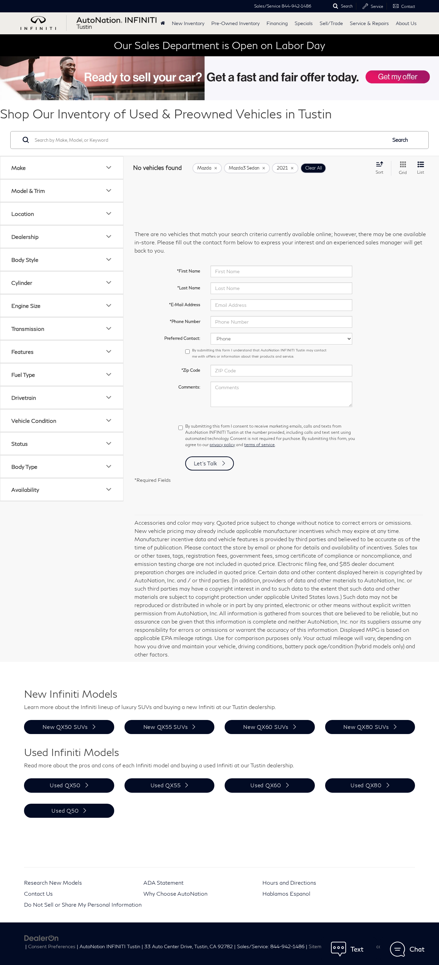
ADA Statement (163, 882)
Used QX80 (366, 785)
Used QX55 (166, 785)
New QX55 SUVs (165, 727)
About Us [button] (406, 23)
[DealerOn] (41, 937)
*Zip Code (190, 370)
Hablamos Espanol (286, 893)
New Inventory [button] (188, 23)
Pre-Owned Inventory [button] (235, 23)
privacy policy (222, 444)
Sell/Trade (331, 23)
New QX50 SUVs (65, 727)
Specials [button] (304, 23)
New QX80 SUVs (366, 727)
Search (400, 140)
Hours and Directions (289, 882)
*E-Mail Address (184, 304)
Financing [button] (277, 23)
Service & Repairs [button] (369, 23)
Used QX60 (265, 785)
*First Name (188, 271)
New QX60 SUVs (265, 727)
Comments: (189, 387)
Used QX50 (65, 785)
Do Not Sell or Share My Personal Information (83, 904)
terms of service (259, 444)
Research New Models (53, 882)
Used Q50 (65, 810)
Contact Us (38, 893)
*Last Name (188, 287)
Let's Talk (206, 463)
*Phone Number (185, 321)
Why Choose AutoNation (175, 893)
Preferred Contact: (182, 338)
